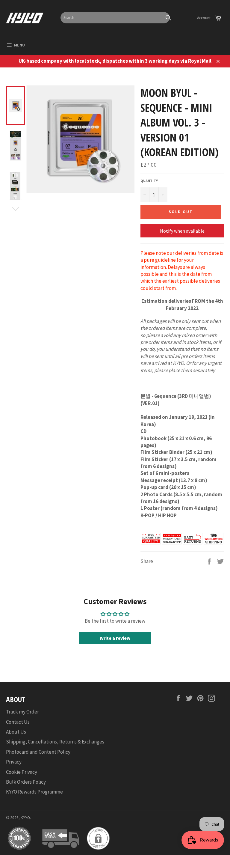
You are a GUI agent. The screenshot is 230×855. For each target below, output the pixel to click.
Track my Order (22, 711)
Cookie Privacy (21, 772)
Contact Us (18, 722)
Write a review (115, 638)
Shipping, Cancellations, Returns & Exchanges (55, 741)
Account (204, 17)
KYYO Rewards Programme (34, 791)
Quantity (149, 180)
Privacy (14, 761)
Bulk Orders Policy (26, 782)
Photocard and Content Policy (38, 752)
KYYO (25, 817)
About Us (16, 731)
